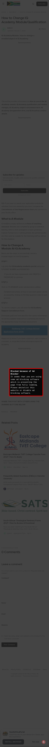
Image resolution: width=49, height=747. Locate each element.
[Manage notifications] (43, 742)
